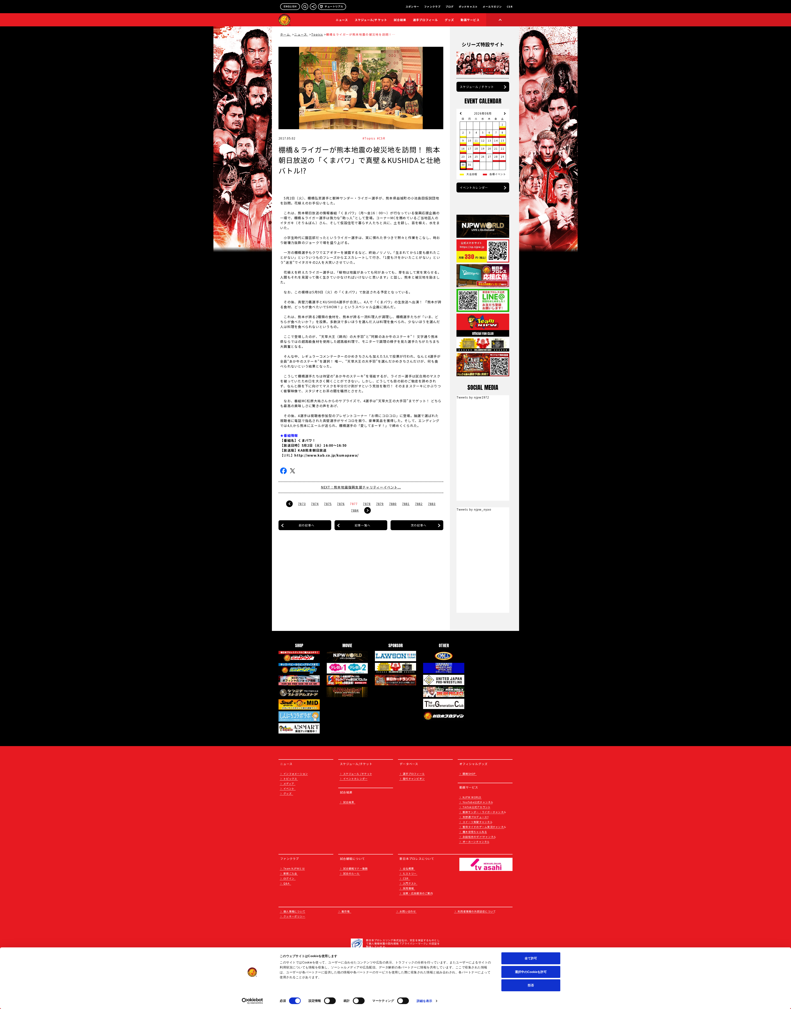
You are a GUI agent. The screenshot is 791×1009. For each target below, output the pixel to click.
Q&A (286, 883)
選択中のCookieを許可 (531, 972)
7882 (419, 504)
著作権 (346, 911)
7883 (432, 504)
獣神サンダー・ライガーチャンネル (484, 812)
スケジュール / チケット (477, 87)
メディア (288, 783)
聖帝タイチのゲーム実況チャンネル (484, 827)
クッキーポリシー (294, 916)
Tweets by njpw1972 (472, 397)
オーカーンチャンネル (476, 841)
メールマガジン (492, 6)
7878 (367, 504)
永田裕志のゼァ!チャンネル (479, 836)
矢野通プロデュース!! (476, 817)
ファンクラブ (432, 6)
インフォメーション (295, 773)
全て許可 (531, 958)
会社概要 (408, 868)
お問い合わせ (408, 911)
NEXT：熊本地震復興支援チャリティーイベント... (361, 487)
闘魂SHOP (469, 773)
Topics (317, 34)
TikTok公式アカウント (477, 807)
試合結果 (400, 20)
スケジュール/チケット (371, 20)
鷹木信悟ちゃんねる (475, 831)
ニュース (342, 20)
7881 (406, 504)
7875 (328, 504)
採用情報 (408, 888)
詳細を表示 (424, 1001)
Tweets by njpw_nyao (473, 509)
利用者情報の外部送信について (477, 911)
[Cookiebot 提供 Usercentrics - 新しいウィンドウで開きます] (252, 1001)
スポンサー (412, 6)
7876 (341, 504)
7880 (393, 504)
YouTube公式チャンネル (478, 802)
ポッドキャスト (468, 6)
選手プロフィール (425, 20)
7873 (302, 504)
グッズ (287, 793)
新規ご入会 (290, 873)
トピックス (290, 778)
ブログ (450, 6)
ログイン (288, 878)
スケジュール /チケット (357, 773)
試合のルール (351, 873)
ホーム (285, 34)
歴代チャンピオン (414, 778)
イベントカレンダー (474, 187)
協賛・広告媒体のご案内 (418, 893)
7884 (355, 510)
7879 (380, 504)
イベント (288, 788)
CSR (510, 6)
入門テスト (410, 883)
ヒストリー (410, 873)
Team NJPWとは (294, 868)
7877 (354, 504)
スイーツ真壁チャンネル (478, 822)
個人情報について (294, 911)
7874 (315, 504)
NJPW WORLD (472, 797)
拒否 (531, 985)
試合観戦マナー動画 (355, 868)
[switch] (330, 1000)
